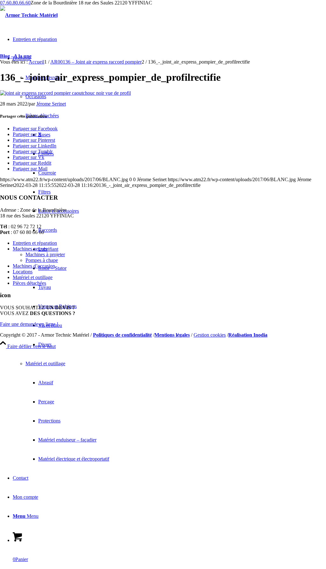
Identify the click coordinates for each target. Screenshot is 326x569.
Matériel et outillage (33, 277)
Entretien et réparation (35, 243)
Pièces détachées (29, 283)
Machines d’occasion (34, 266)
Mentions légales (172, 335)
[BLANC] (29, 15)
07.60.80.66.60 (15, 2)
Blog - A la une (16, 56)
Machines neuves (30, 248)
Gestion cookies (210, 335)
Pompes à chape (41, 260)
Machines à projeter (45, 254)
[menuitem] (182, 344)
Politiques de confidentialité (122, 335)
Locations (22, 271)
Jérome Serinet (51, 103)
